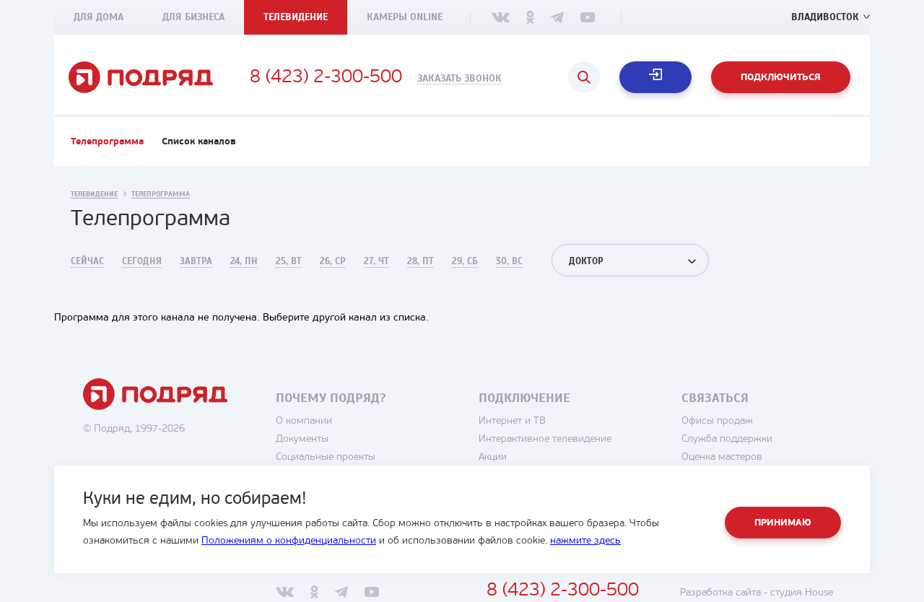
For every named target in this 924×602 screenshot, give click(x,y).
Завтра (196, 261)
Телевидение (295, 17)
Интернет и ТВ (512, 421)
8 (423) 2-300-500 (326, 78)
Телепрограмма (107, 142)
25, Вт (289, 261)
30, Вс (509, 261)
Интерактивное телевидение (545, 439)
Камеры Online (405, 17)
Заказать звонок (459, 78)
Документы (302, 439)
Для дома (98, 17)
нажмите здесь (585, 541)
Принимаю (782, 523)
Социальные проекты (325, 457)
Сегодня (142, 261)
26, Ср (333, 261)
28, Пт (420, 261)
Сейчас (87, 261)
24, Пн (244, 261)
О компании (304, 421)
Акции (493, 457)
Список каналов (199, 142)
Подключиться (781, 77)
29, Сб (465, 261)
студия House (801, 593)
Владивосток (825, 17)
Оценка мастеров (721, 457)
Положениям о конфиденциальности (288, 541)
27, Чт (376, 261)
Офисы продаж (717, 421)
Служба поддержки (726, 439)
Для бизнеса (193, 17)
